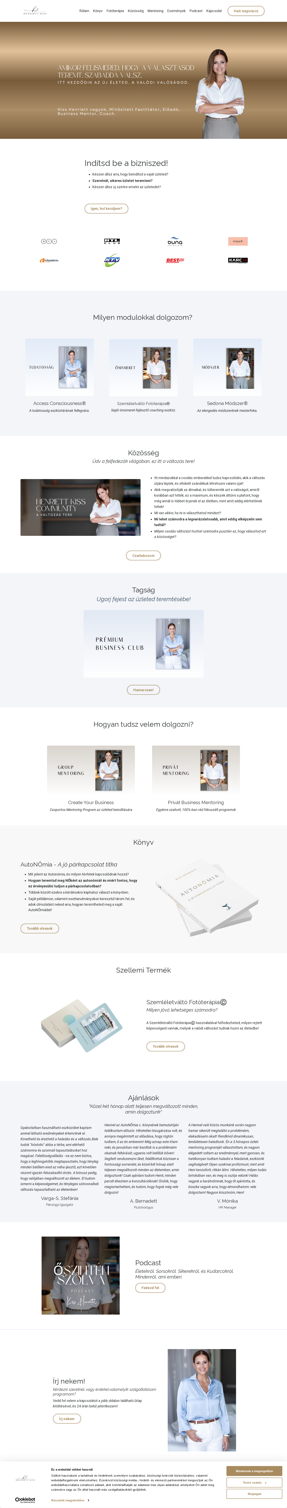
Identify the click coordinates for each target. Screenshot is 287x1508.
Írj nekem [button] (67, 1419)
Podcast (196, 11)
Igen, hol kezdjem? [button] (106, 208)
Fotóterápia (115, 11)
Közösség (136, 11)
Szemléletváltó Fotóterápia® (143, 403)
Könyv (98, 11)
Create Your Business (91, 802)
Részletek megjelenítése (67, 1500)
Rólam (84, 11)
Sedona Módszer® (227, 403)
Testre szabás (252, 1482)
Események (176, 11)
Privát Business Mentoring (196, 802)
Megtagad (254, 1494)
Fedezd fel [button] (150, 1288)
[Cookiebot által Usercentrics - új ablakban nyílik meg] (25, 1500)
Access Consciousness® (59, 403)
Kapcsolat (214, 11)
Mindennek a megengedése (254, 1471)
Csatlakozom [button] (143, 556)
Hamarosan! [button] (143, 690)
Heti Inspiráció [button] (246, 11)
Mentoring (155, 11)
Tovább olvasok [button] (40, 928)
